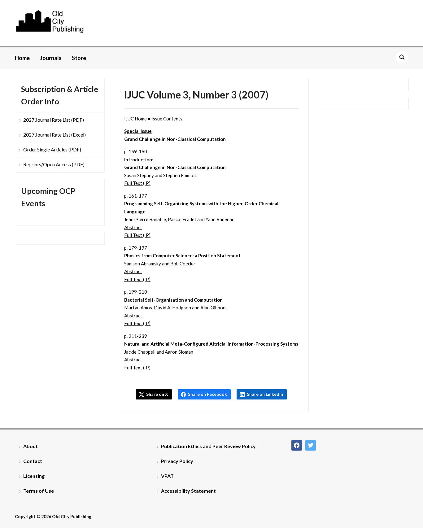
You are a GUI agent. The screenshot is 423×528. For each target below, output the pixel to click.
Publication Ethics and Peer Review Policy (208, 446)
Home (22, 58)
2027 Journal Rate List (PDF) (53, 120)
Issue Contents (166, 118)
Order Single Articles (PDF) (52, 149)
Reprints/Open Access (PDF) (54, 164)
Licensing (34, 476)
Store (79, 58)
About (30, 446)
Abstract (133, 227)
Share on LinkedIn (265, 394)
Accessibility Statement (188, 491)
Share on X (157, 394)
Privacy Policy (177, 461)
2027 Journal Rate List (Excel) (54, 134)
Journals (51, 58)
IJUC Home (135, 118)
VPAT (167, 476)
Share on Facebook (207, 394)
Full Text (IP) (137, 183)
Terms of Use (38, 491)
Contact (32, 461)
